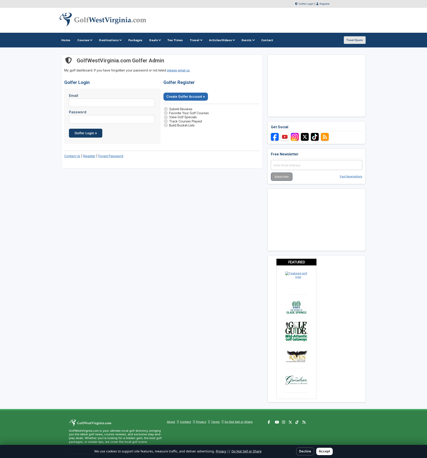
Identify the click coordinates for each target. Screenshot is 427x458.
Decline (305, 451)
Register (325, 3)
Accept (324, 451)
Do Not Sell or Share (239, 421)
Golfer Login (306, 3)
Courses (83, 40)
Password (77, 112)
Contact (185, 421)
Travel (194, 40)
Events (247, 40)
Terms (215, 421)
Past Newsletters (351, 176)
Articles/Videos (220, 40)
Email (73, 95)
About (171, 421)
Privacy (201, 421)
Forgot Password (110, 156)
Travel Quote (354, 40)
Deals (153, 40)
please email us (178, 70)
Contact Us (72, 156)
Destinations (109, 40)
